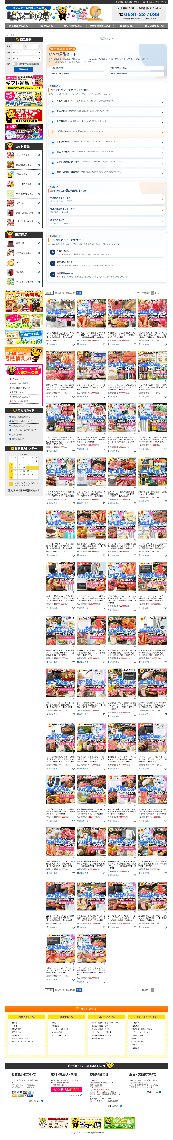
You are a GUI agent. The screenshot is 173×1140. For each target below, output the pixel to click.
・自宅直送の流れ (97, 1038)
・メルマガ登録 (136, 1035)
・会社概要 (134, 1026)
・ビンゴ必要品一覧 (58, 1035)
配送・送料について (21, 417)
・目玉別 (13, 1023)
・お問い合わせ (136, 1042)
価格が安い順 (59, 293)
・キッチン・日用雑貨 (59, 1029)
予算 (8, 46)
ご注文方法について (21, 426)
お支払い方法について (22, 421)
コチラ (113, 1092)
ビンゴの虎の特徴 (20, 401)
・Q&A (133, 1038)
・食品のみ (14, 1035)
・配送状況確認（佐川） (100, 1029)
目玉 (8, 58)
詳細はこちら (34, 1101)
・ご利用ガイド (136, 1023)
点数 (8, 52)
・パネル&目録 (56, 1032)
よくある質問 (18, 434)
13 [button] (162, 293)
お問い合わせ (18, 439)
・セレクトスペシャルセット (21, 1042)
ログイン (137, 2)
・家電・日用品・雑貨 (19, 1038)
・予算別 (13, 1026)
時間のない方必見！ (21, 397)
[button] (166, 293)
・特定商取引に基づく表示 (141, 1029)
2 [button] (155, 293)
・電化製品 (54, 1026)
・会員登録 (134, 1048)
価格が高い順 (70, 293)
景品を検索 (24, 69)
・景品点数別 (15, 1029)
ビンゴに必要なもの (21, 388)
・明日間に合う (16, 1032)
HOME (7, 35)
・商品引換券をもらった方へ (101, 1035)
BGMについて (18, 392)
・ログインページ (137, 1045)
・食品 (53, 1023)
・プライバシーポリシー (140, 1032)
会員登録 (128, 2)
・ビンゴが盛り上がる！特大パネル (104, 1023)
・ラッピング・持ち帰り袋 (101, 1032)
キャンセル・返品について (24, 430)
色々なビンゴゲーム (21, 379)
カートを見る (148, 2)
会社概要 (119, 2)
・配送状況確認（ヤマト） (101, 1026)
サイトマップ (161, 2)
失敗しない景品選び (21, 383)
